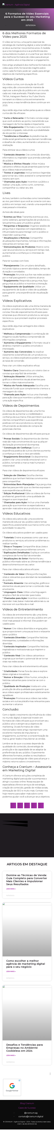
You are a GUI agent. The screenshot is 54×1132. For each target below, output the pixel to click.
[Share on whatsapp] (20, 805)
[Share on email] (41, 805)
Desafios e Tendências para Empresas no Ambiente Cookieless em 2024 (24, 1047)
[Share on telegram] (27, 805)
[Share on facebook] (13, 805)
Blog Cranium (27, 1103)
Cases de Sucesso (27, 1108)
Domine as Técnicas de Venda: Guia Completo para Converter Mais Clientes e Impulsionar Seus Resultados (26, 880)
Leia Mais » (11, 889)
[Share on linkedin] (34, 805)
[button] (46, 5)
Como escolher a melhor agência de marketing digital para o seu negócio (25, 963)
